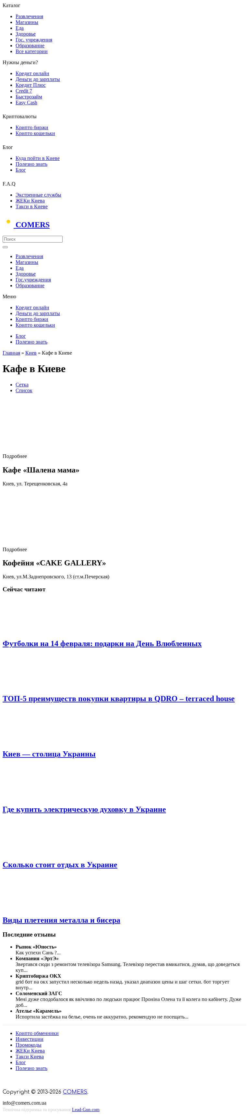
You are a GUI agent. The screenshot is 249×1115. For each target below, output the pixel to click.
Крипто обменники (37, 1033)
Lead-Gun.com (86, 1109)
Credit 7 (24, 91)
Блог (21, 170)
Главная (11, 353)
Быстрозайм (29, 96)
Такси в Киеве (32, 206)
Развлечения (29, 16)
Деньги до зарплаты (38, 79)
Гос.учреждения (33, 279)
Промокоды (29, 1045)
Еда (20, 28)
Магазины (27, 22)
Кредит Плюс (31, 85)
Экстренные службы (38, 195)
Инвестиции (29, 1039)
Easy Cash (26, 102)
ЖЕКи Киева (30, 200)
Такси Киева (30, 1056)
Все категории (32, 51)
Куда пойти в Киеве (38, 158)
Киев (31, 353)
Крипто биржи (32, 127)
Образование (30, 45)
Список (24, 390)
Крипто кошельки (35, 133)
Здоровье (26, 34)
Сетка (22, 384)
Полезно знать (31, 164)
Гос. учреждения (34, 39)
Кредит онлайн (32, 73)
